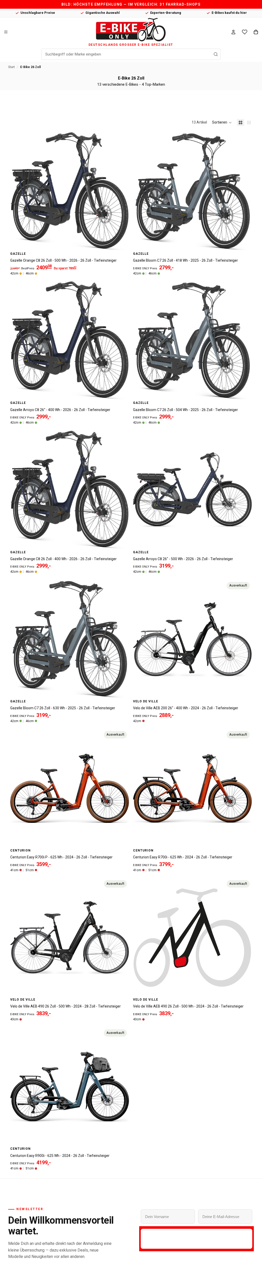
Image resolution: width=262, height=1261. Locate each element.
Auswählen (125, 243)
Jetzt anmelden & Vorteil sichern (196, 1238)
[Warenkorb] (255, 32)
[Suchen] (215, 54)
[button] (222, 122)
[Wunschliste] (244, 32)
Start (11, 67)
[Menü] (6, 32)
